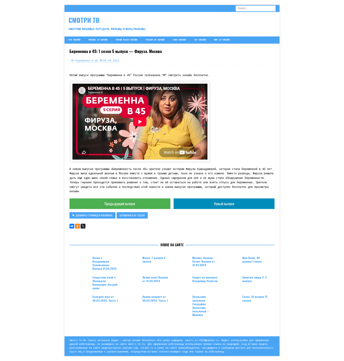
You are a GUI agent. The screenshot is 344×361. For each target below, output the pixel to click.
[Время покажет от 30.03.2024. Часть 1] (132, 301)
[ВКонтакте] (71, 226)
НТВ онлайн (74, 40)
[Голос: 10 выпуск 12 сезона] (232, 301)
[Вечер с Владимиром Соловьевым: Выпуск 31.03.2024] (82, 262)
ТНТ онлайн (200, 40)
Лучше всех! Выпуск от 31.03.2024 (155, 279)
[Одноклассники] (77, 226)
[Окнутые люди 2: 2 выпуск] (232, 281)
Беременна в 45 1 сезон (132, 215)
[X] (83, 226)
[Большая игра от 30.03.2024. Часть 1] (82, 301)
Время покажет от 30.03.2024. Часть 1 (155, 298)
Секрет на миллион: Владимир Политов (205, 279)
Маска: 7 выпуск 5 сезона (153, 259)
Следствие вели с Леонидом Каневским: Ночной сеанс (104, 282)
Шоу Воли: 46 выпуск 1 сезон (252, 259)
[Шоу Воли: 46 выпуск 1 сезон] (232, 262)
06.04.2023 (111, 60)
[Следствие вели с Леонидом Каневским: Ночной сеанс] (82, 281)
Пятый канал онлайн (126, 40)
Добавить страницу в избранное (94, 215)
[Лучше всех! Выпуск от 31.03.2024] (132, 281)
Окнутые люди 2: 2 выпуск (254, 279)
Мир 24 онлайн (222, 40)
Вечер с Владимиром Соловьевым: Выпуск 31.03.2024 (104, 263)
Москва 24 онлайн (98, 40)
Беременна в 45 (87, 60)
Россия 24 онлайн (155, 40)
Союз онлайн (179, 40)
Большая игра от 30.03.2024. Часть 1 (105, 298)
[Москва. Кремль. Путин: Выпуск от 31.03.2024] (182, 262)
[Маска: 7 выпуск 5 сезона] (132, 262)
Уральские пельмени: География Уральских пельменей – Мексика (200, 305)
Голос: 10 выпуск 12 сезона (254, 298)
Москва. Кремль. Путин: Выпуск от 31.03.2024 (203, 261)
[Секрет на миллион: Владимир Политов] (182, 281)
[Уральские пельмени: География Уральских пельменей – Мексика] (182, 301)
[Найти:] (256, 8)
